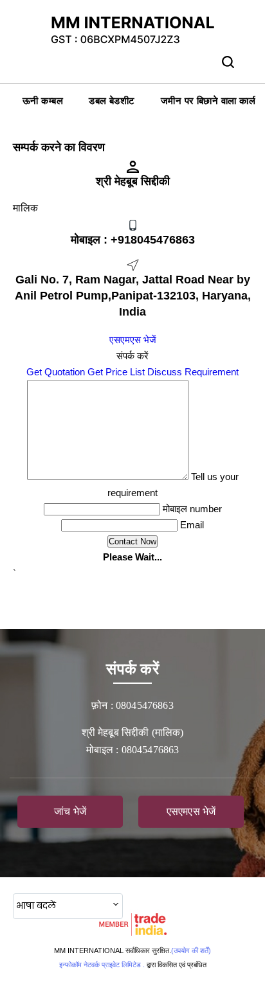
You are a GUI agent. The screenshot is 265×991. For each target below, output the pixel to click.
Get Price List (116, 371)
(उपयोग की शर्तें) (191, 950)
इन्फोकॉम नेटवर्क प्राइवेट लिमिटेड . (102, 965)
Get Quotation (55, 371)
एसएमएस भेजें (132, 339)
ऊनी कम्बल (43, 101)
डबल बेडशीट (112, 101)
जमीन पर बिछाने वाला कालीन (212, 101)
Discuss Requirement (193, 371)
